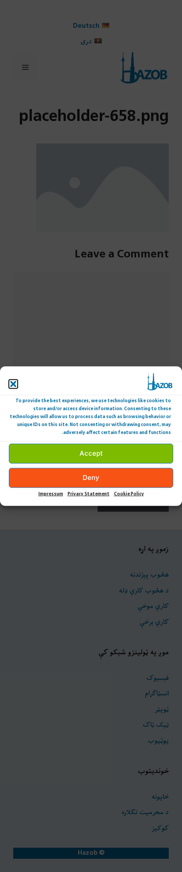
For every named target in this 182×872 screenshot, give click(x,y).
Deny (91, 477)
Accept (91, 453)
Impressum (50, 494)
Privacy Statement (89, 494)
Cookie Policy (129, 494)
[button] (13, 383)
